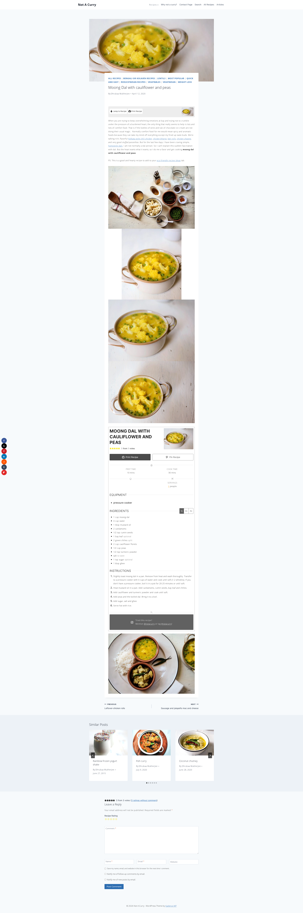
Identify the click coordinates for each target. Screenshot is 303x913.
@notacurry (149, 624)
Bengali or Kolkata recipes (139, 78)
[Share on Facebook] (4, 440)
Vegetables (154, 82)
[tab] (146, 783)
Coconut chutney (188, 761)
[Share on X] (4, 446)
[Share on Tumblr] (4, 467)
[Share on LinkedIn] (4, 456)
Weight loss (185, 82)
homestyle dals (115, 146)
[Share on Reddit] (4, 462)
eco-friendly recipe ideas (169, 160)
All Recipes (209, 4)
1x (182, 511)
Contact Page (185, 4)
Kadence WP (171, 905)
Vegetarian (169, 82)
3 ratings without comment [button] (144, 800)
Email (141, 861)
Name (109, 861)
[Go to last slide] (93, 755)
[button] (111, 448)
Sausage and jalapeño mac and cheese (179, 706)
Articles (220, 4)
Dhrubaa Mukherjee (120, 93)
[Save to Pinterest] (4, 451)
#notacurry (166, 624)
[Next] (210, 755)
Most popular (176, 78)
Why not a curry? (169, 4)
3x (191, 511)
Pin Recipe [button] (174, 457)
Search (198, 4)
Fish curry (141, 761)
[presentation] (108, 742)
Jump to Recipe (119, 111)
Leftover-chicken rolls (115, 706)
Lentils (161, 78)
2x (186, 511)
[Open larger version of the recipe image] (188, 112)
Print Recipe (136, 111)
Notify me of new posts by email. (121, 879)
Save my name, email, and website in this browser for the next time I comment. (138, 868)
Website (173, 862)
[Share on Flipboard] (4, 472)
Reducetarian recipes (133, 82)
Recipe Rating (111, 816)
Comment (111, 828)
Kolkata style (140, 138)
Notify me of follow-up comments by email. (126, 874)
